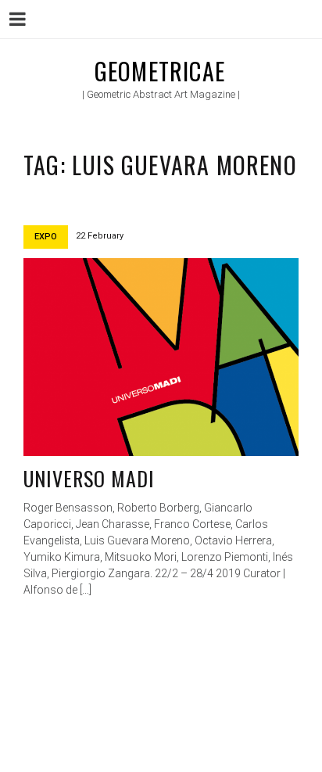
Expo (45, 237)
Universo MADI (89, 478)
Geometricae (160, 70)
